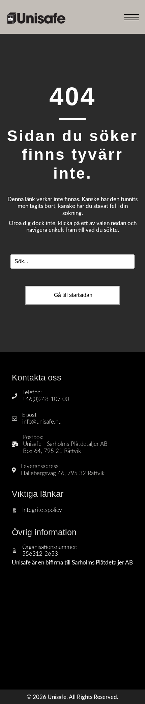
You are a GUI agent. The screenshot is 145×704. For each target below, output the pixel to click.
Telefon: (32, 392)
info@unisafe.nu (41, 422)
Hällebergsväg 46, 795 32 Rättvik (63, 473)
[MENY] (131, 17)
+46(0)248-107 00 (45, 399)
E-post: (29, 414)
